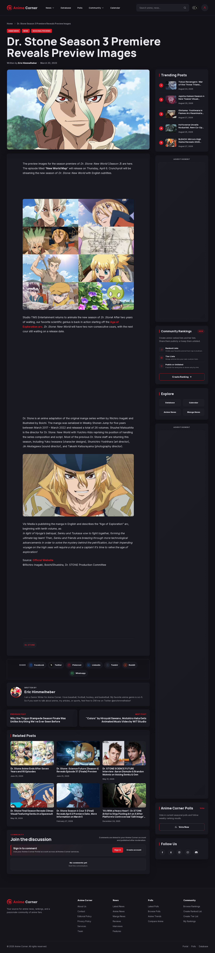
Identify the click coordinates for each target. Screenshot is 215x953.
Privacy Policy (84, 921)
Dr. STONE (30, 645)
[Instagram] (179, 852)
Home (10, 23)
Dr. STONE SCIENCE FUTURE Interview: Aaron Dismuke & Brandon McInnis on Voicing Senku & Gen (123, 771)
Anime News (13, 31)
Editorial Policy (85, 916)
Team (80, 931)
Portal (185, 946)
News (25, 31)
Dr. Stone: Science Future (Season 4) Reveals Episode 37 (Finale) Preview (78, 770)
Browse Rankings (191, 906)
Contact (81, 911)
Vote (202, 808)
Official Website (43, 560)
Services (82, 926)
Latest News (118, 906)
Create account (134, 850)
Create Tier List (190, 916)
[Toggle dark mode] (195, 7)
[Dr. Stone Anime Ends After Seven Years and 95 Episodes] (32, 753)
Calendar (115, 7)
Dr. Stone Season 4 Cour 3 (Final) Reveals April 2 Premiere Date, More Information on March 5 (77, 813)
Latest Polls (153, 906)
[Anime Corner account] (204, 7)
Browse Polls (154, 911)
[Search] (185, 7)
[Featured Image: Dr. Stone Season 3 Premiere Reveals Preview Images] (78, 109)
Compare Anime (155, 921)
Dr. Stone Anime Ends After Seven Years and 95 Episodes (30, 770)
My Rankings (189, 921)
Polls (79, 7)
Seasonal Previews (41, 31)
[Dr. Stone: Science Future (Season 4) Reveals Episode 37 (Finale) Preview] (78, 753)
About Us (82, 906)
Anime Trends (154, 916)
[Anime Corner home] (22, 8)
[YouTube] (188, 852)
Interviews (118, 926)
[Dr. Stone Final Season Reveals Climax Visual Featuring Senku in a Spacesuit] (32, 795)
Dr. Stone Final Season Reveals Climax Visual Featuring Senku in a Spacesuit (32, 812)
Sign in (117, 850)
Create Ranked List (192, 911)
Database (66, 7)
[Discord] (196, 852)
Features (117, 931)
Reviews (117, 921)
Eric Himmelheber (27, 63)
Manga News (193, 412)
